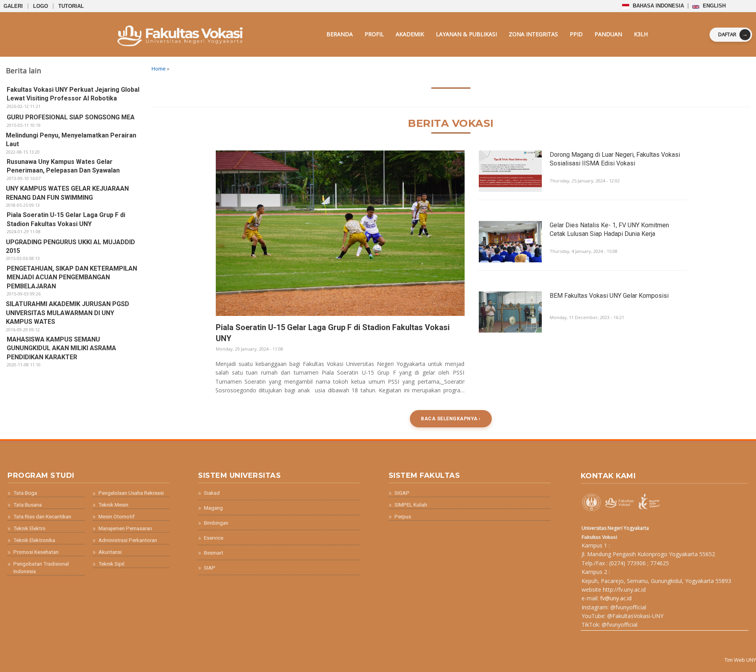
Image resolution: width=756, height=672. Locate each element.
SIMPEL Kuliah (411, 504)
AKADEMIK (410, 34)
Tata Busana (27, 504)
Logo (40, 6)
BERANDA (339, 34)
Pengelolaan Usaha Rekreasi (131, 493)
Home (159, 68)
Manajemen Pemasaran (125, 528)
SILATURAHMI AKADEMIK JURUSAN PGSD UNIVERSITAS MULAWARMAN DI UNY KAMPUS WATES (67, 312)
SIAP (209, 567)
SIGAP (402, 493)
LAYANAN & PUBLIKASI (466, 34)
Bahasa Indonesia (657, 6)
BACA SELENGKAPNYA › (451, 418)
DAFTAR (733, 34)
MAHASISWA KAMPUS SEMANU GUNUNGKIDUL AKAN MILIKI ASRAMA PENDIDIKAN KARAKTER (61, 348)
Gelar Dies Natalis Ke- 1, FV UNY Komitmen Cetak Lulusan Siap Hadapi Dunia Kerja (609, 229)
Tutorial (71, 6)
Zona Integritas (533, 34)
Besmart (213, 552)
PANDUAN (608, 34)
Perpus (403, 516)
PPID (576, 34)
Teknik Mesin (113, 504)
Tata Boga (25, 493)
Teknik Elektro (29, 528)
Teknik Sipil (111, 564)
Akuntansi (110, 552)
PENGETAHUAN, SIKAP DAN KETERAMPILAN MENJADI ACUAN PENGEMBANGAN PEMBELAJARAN (72, 277)
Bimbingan (216, 523)
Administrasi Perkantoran (127, 540)
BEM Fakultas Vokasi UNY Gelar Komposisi (609, 295)
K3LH (641, 34)
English (713, 6)
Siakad (212, 493)
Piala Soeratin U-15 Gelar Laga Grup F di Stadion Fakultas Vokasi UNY (333, 333)
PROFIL (374, 34)
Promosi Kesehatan (36, 552)
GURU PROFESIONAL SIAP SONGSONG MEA (71, 117)
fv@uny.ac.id (616, 598)
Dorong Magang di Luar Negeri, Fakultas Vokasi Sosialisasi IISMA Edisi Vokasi (615, 159)
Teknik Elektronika (34, 540)
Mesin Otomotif (116, 516)
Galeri (13, 6)
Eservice (213, 538)
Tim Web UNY (740, 659)
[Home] (146, 34)
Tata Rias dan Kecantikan (42, 516)
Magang (213, 508)
